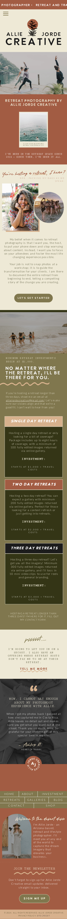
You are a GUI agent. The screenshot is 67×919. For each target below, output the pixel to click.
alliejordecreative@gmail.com (25, 400)
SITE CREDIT (43, 916)
